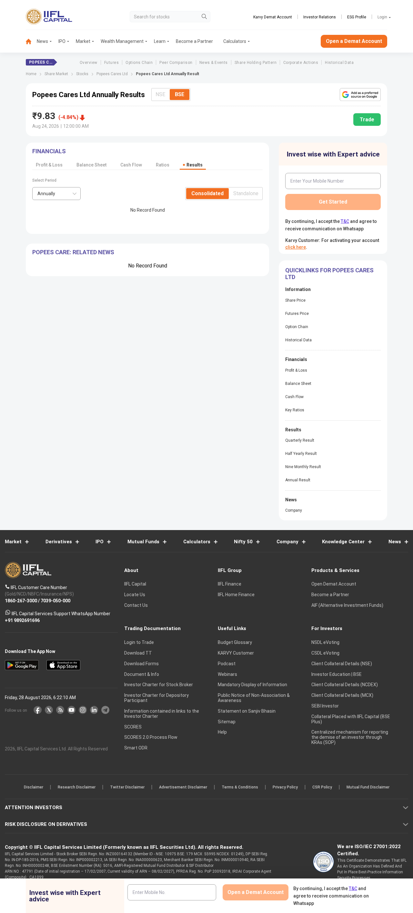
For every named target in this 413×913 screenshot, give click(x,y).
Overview (88, 62)
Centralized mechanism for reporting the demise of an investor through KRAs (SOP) (349, 737)
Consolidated (207, 193)
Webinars (227, 674)
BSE (179, 94)
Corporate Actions (300, 62)
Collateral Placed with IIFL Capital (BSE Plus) (350, 719)
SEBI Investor (325, 705)
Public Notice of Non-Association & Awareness (254, 698)
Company (293, 510)
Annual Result (297, 480)
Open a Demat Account (354, 41)
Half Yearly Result (301, 453)
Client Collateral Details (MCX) (342, 695)
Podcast (227, 663)
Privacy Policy (285, 787)
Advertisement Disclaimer (183, 787)
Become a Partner (194, 41)
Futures (111, 62)
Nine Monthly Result (303, 467)
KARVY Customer (236, 653)
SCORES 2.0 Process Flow (150, 737)
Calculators (234, 41)
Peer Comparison (175, 62)
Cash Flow (131, 164)
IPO (61, 41)
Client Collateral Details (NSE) (341, 663)
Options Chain (139, 62)
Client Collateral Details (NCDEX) (344, 684)
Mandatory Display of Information (252, 684)
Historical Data (339, 62)
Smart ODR (135, 747)
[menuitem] (31, 41)
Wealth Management (122, 41)
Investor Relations (319, 17)
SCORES (133, 726)
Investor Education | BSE (336, 674)
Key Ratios (294, 410)
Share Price (295, 300)
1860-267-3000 (21, 600)
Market (83, 41)
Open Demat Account (333, 584)
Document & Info (141, 674)
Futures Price (297, 313)
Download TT (138, 653)
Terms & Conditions (240, 787)
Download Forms (141, 663)
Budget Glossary (235, 642)
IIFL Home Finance (236, 594)
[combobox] (56, 193)
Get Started (333, 202)
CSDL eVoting (325, 653)
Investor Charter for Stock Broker (158, 684)
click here (295, 247)
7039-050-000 (55, 600)
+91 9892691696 (22, 620)
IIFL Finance (229, 584)
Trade (367, 119)
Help (222, 732)
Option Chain (296, 327)
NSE (160, 94)
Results (194, 164)
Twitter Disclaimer (127, 787)
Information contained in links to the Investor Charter (161, 713)
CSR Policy (322, 787)
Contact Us (136, 605)
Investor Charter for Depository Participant (156, 698)
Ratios (162, 164)
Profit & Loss (49, 164)
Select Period (44, 180)
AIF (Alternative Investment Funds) (347, 605)
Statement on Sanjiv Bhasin (247, 711)
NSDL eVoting (325, 642)
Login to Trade (139, 642)
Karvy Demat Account (272, 17)
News (42, 41)
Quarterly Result (299, 440)
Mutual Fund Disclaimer (368, 787)
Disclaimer (33, 787)
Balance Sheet (91, 164)
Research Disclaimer (77, 787)
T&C (345, 221)
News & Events (213, 62)
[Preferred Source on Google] (360, 94)
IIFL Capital (135, 584)
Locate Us (134, 594)
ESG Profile (356, 17)
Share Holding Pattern (256, 62)
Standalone (245, 193)
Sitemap (227, 721)
